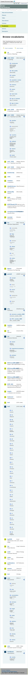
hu (12, 467)
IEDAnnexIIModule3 (11, 368)
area (13, 589)
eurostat (9, 217)
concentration (14, 595)
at (12, 410)
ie (12, 471)
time (13, 628)
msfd (8, 552)
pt (12, 508)
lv (12, 490)
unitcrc (13, 258)
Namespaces (5, 31)
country (13, 657)
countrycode (14, 63)
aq (8, 52)
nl (12, 499)
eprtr (8, 197)
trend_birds (14, 94)
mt (12, 494)
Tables (3, 18)
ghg (8, 309)
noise (9, 557)
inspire (9, 391)
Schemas (4, 23)
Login (16, 3)
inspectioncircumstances (14, 348)
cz (12, 428)
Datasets (4, 15)
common (10, 180)
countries (14, 135)
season (13, 89)
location (14, 75)
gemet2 (9, 274)
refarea (13, 246)
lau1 (8, 402)
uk (12, 532)
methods (14, 141)
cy (12, 424)
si (12, 522)
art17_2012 (10, 161)
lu (12, 485)
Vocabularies (5, 26)
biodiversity (10, 172)
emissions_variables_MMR (14, 314)
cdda (8, 176)
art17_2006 (10, 115)
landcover (10, 397)
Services (4, 28)
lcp (8, 546)
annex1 (13, 341)
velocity (13, 634)
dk (12, 439)
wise (8, 646)
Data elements (5, 20)
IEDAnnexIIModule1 (11, 363)
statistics (14, 621)
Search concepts (20, 48)
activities (14, 120)
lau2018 (9, 539)
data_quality (14, 70)
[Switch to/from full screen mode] (19, 3)
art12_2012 (10, 58)
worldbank (10, 651)
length (13, 608)
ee (12, 443)
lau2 (8, 406)
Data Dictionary (13, 9)
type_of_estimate (14, 98)
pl (12, 504)
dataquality (10, 191)
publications (11, 563)
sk (12, 527)
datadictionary (11, 186)
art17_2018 (10, 167)
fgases (9, 268)
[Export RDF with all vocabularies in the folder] (24, 60)
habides (9, 325)
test (8, 574)
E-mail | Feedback (6, 670)
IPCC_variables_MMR (14, 319)
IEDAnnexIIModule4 (11, 377)
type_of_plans (14, 103)
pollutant (14, 355)
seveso (9, 568)
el (12, 448)
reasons (13, 148)
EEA (8, 1)
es (12, 453)
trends (13, 155)
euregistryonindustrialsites (11, 211)
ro (12, 513)
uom (8, 578)
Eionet (8, 9)
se (12, 518)
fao (8, 222)
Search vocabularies (9, 48)
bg (12, 419)
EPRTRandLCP (11, 204)
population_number (14, 80)
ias (8, 331)
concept (13, 278)
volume (13, 639)
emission (14, 602)
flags (13, 234)
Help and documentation (7, 12)
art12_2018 (10, 109)
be (12, 415)
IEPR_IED (10, 384)
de (12, 434)
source (13, 289)
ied (8, 336)
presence (14, 84)
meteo (13, 615)
